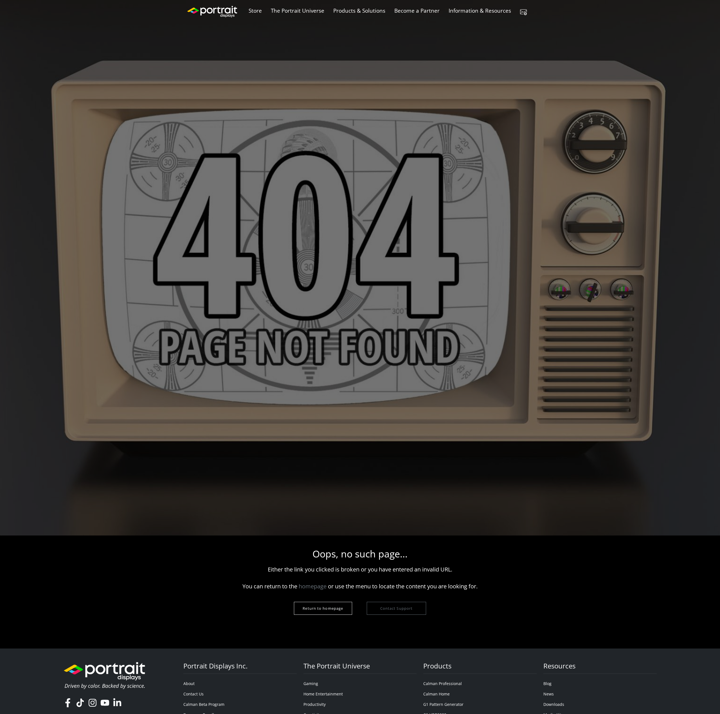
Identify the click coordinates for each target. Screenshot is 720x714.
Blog (547, 683)
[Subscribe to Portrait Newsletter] (526, 11)
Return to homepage (323, 608)
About (189, 683)
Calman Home (436, 694)
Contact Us (193, 694)
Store (255, 10)
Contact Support (396, 608)
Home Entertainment (323, 694)
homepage (313, 586)
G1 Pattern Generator (443, 704)
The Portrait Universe (297, 10)
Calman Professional (442, 683)
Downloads (553, 704)
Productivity (314, 704)
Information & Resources (480, 10)
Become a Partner (417, 10)
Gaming (310, 683)
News (548, 694)
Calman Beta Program (203, 704)
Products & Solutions (359, 10)
